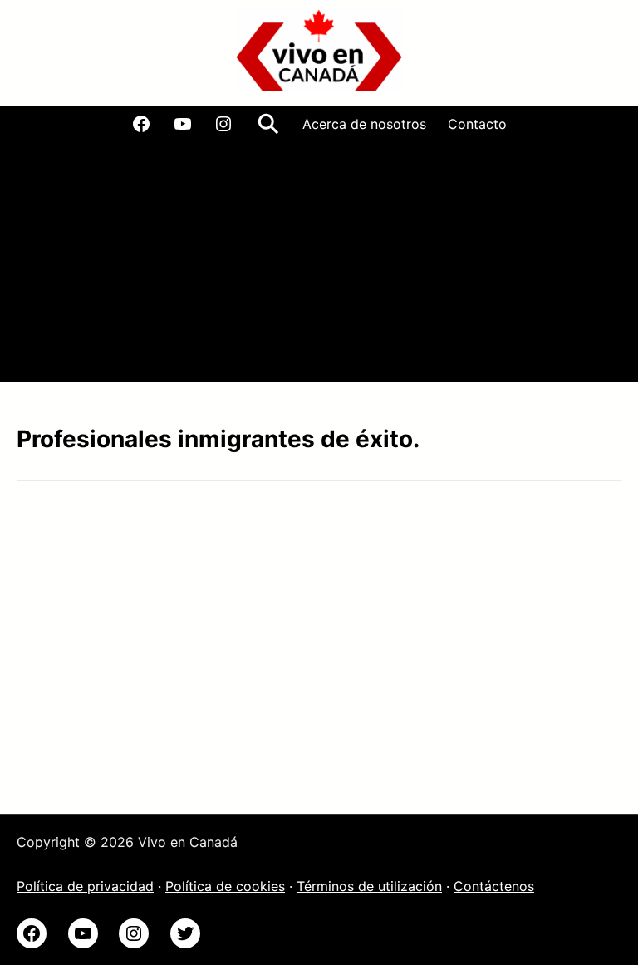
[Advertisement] (319, 266)
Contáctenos (494, 886)
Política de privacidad (85, 886)
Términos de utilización (369, 886)
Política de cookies (225, 886)
